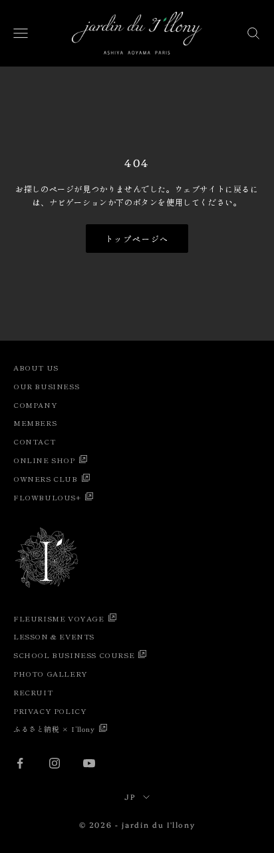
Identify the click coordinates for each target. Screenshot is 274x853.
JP (130, 797)
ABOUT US (36, 367)
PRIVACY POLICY (49, 710)
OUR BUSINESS (46, 386)
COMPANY (35, 404)
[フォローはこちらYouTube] (89, 763)
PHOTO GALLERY (50, 673)
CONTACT (34, 441)
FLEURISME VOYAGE (58, 618)
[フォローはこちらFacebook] (20, 763)
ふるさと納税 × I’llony (54, 728)
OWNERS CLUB (45, 478)
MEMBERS (35, 422)
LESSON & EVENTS (53, 636)
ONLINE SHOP (44, 459)
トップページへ (137, 238)
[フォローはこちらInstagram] (54, 763)
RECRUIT (33, 692)
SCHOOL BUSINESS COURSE (73, 654)
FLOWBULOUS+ (47, 497)
